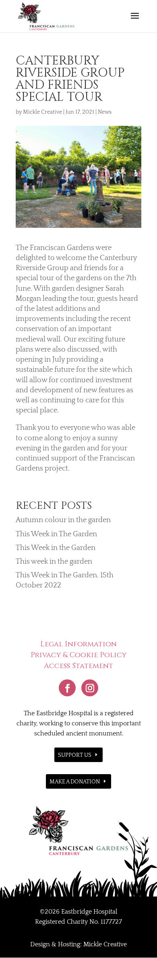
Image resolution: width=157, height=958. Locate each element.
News (105, 112)
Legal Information (78, 644)
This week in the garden (54, 562)
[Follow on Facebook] (67, 687)
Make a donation (75, 782)
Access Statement (78, 666)
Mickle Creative (42, 112)
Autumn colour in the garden (63, 520)
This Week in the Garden (55, 548)
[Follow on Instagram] (89, 687)
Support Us (74, 755)
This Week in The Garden (56, 534)
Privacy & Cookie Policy (78, 655)
